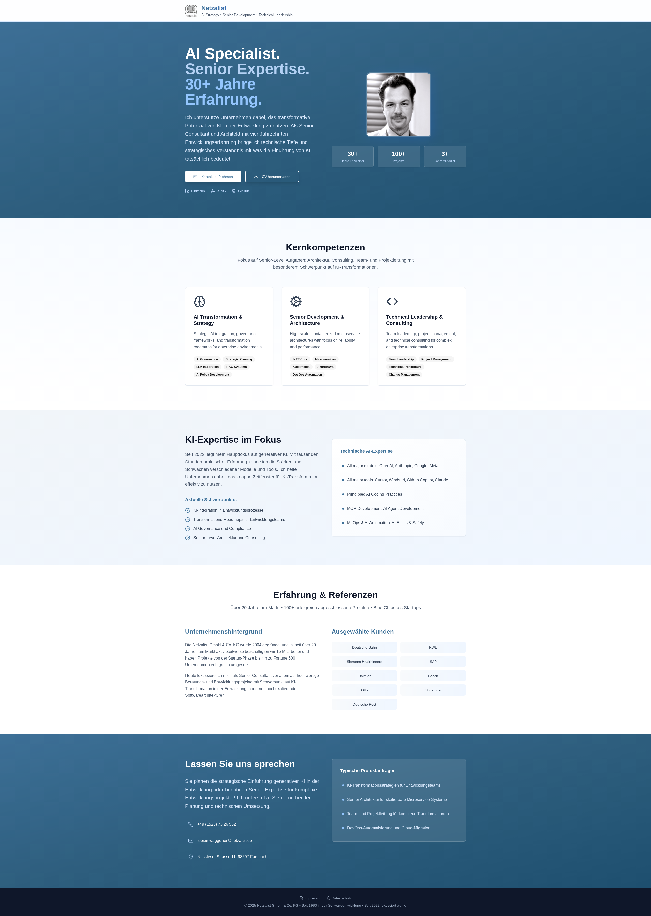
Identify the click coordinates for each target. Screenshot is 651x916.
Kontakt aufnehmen (217, 177)
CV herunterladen (276, 177)
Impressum (313, 898)
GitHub (243, 191)
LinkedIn (198, 191)
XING (221, 191)
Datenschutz (342, 898)
